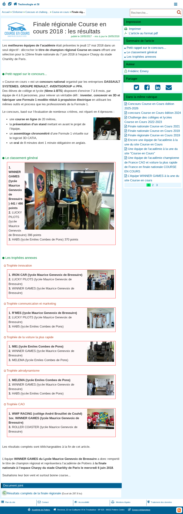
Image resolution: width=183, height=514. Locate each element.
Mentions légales (120, 502)
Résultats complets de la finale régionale (34, 493)
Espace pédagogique (141, 510)
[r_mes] (100, 327)
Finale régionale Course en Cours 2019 (154, 135)
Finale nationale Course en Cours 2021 (154, 126)
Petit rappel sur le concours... (146, 47)
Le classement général (142, 52)
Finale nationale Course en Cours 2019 (154, 131)
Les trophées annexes (141, 56)
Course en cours (60, 12)
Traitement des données (160, 502)
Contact (43, 502)
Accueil (6, 12)
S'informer (17, 12)
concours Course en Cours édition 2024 (154, 113)
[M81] (100, 360)
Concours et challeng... (37, 12)
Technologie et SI (26, 4)
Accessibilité (81, 502)
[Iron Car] (100, 289)
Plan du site (8, 502)
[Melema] (100, 394)
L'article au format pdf (143, 33)
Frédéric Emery (138, 71)
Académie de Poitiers (41, 510)
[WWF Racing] (100, 428)
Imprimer (135, 29)
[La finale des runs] (106, 139)
